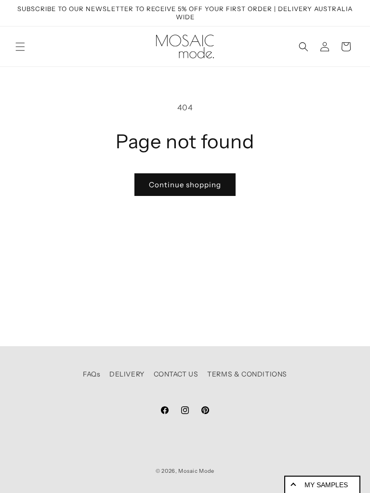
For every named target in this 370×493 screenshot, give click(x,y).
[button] (20, 46)
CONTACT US (176, 374)
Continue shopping (185, 184)
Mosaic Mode (196, 470)
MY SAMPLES (326, 485)
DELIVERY (127, 374)
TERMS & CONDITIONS (247, 374)
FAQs (91, 374)
